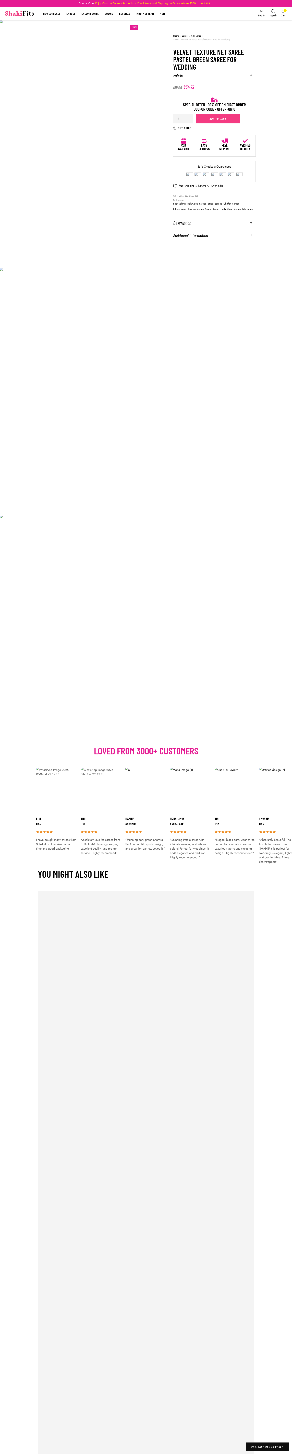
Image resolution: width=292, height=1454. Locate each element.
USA (261, 824)
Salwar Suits (90, 13)
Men (162, 13)
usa (217, 824)
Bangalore (177, 824)
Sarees (71, 13)
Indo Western (145, 13)
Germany (131, 824)
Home (176, 35)
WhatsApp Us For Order (267, 1446)
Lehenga (124, 13)
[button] (205, 3)
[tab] (214, 77)
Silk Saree (196, 35)
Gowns (109, 13)
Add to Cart (218, 119)
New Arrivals (51, 13)
